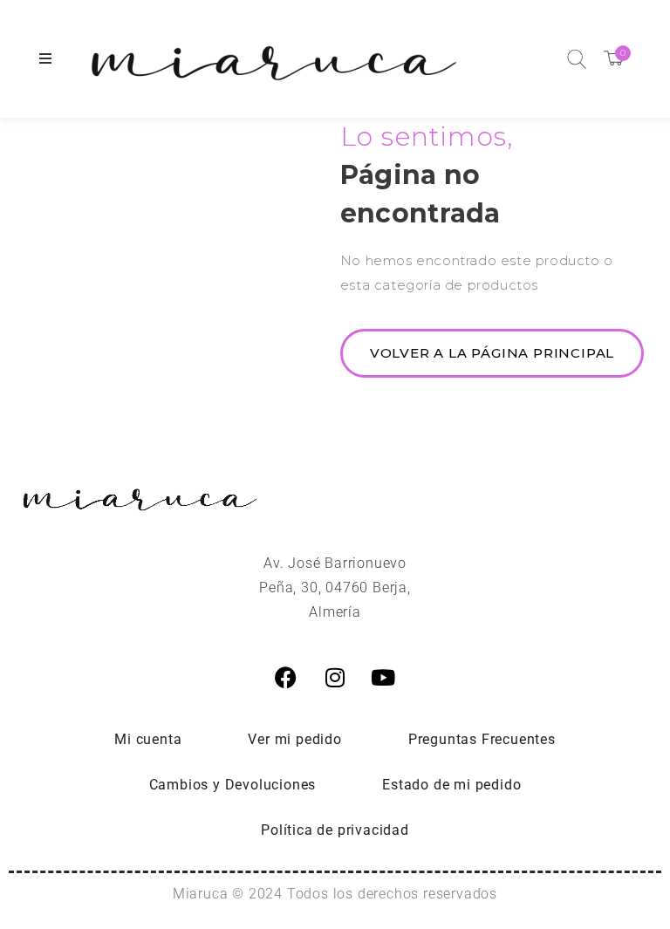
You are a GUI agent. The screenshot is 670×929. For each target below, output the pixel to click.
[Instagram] (335, 678)
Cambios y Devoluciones (233, 784)
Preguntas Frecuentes (482, 739)
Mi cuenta (147, 739)
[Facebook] (286, 678)
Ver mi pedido (294, 739)
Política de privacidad (335, 830)
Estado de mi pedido (451, 784)
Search (576, 59)
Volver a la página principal (492, 353)
